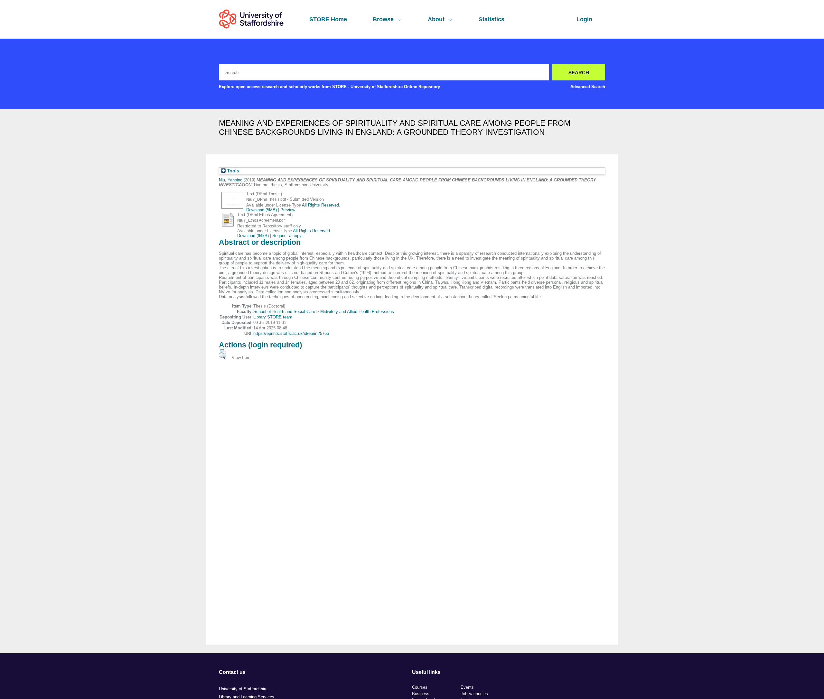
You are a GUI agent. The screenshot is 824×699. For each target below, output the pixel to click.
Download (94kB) (253, 235)
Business (420, 693)
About (436, 19)
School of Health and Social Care (284, 311)
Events (467, 687)
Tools (232, 170)
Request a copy (287, 235)
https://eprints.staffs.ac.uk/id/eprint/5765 (291, 333)
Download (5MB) (261, 209)
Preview (287, 209)
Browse (383, 19)
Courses (419, 687)
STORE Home (328, 19)
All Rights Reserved (320, 205)
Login (584, 19)
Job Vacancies (474, 693)
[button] (222, 354)
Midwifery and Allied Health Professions (357, 311)
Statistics (491, 19)
